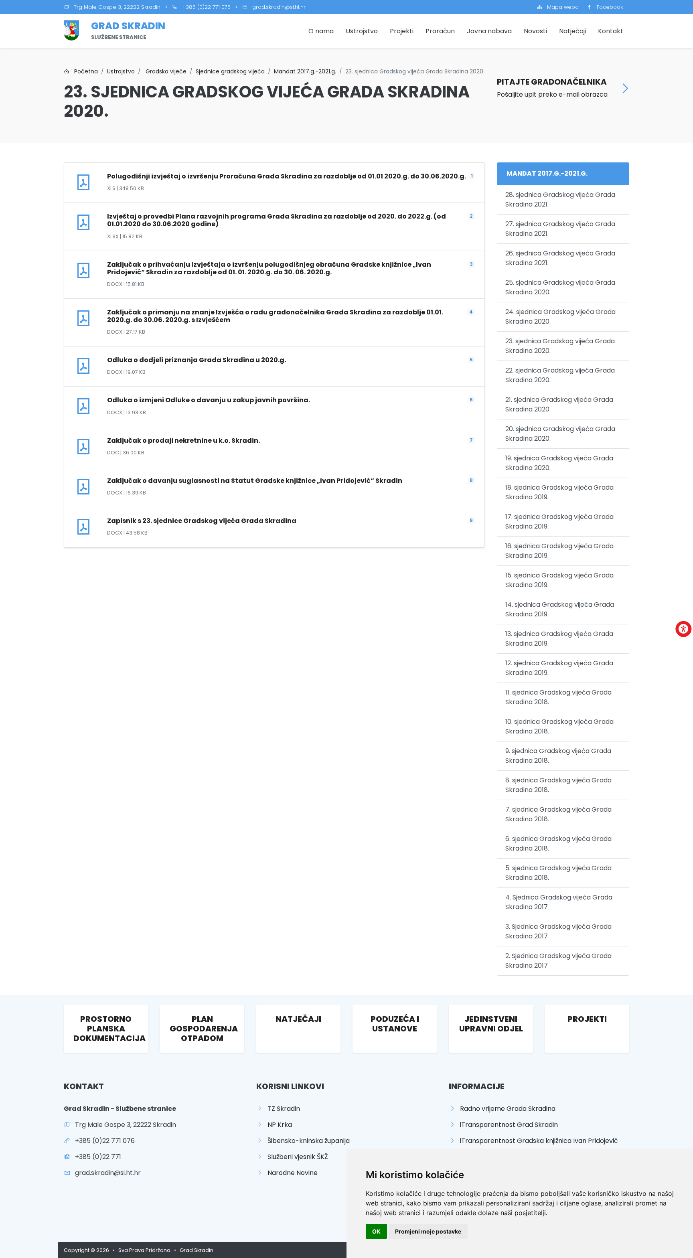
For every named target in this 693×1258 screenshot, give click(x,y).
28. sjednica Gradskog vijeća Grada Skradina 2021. (560, 199)
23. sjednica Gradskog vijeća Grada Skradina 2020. (560, 345)
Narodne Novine (290, 1172)
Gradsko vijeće (165, 71)
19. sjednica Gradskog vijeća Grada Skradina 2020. (559, 463)
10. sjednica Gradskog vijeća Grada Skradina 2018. (559, 726)
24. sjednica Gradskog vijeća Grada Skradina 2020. (560, 316)
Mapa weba (560, 7)
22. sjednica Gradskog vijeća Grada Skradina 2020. (560, 375)
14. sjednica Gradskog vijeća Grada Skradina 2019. (559, 609)
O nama (321, 31)
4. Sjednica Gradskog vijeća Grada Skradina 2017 (558, 902)
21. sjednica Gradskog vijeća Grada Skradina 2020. (559, 404)
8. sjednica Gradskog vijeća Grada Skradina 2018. (558, 785)
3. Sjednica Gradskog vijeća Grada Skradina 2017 (558, 931)
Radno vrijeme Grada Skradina (505, 1108)
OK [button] (376, 1231)
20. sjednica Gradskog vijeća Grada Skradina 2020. (560, 433)
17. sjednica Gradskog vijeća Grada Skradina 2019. (559, 521)
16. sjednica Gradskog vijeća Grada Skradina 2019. (559, 550)
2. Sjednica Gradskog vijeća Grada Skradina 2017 (558, 960)
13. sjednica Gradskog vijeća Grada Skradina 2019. (559, 638)
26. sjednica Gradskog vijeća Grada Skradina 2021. (560, 258)
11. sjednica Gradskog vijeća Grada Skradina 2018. (558, 697)
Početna (83, 71)
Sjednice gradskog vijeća (230, 71)
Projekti (401, 31)
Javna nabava (489, 31)
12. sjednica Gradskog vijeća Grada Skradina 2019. (559, 667)
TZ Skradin (281, 1108)
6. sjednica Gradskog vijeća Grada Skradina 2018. (558, 843)
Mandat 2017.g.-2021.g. (305, 71)
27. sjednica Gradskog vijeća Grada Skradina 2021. (560, 228)
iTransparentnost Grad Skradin (506, 1124)
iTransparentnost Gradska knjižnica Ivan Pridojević (536, 1140)
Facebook (607, 7)
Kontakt (610, 31)
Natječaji (572, 31)
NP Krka (277, 1124)
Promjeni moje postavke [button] (428, 1231)
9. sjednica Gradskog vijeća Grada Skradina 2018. (558, 755)
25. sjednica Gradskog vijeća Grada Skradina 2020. (560, 287)
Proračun (440, 31)
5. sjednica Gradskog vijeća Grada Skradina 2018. (558, 872)
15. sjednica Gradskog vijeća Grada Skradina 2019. (559, 580)
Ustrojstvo (362, 31)
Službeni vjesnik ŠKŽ (295, 1156)
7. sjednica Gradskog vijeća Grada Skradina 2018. (558, 814)
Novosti (535, 31)
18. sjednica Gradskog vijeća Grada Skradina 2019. (559, 492)
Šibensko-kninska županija (306, 1140)
